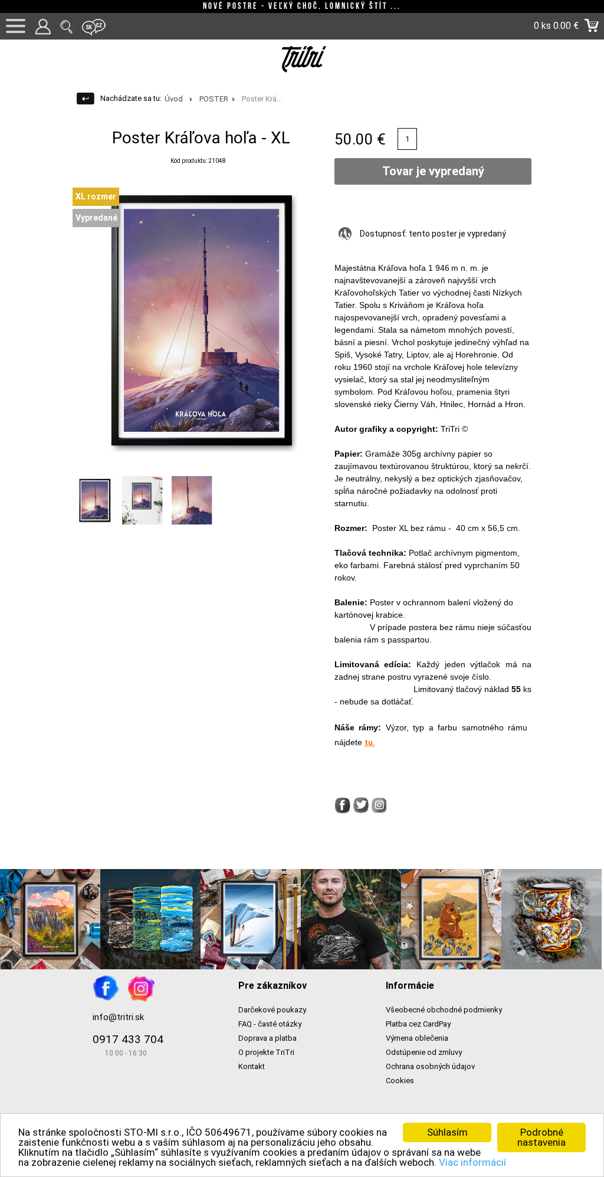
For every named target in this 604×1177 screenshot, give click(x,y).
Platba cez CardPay (418, 1023)
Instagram (141, 988)
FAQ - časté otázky (269, 1023)
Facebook (106, 988)
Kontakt (251, 1066)
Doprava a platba (267, 1038)
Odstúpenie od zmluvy (424, 1052)
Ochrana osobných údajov (430, 1066)
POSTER (213, 98)
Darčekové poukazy (272, 1009)
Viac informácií (472, 1162)
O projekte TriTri (266, 1052)
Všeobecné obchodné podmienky (444, 1009)
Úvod (174, 98)
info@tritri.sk (118, 1017)
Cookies (400, 1080)
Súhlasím (447, 1132)
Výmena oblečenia (417, 1038)
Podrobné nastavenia (541, 1137)
